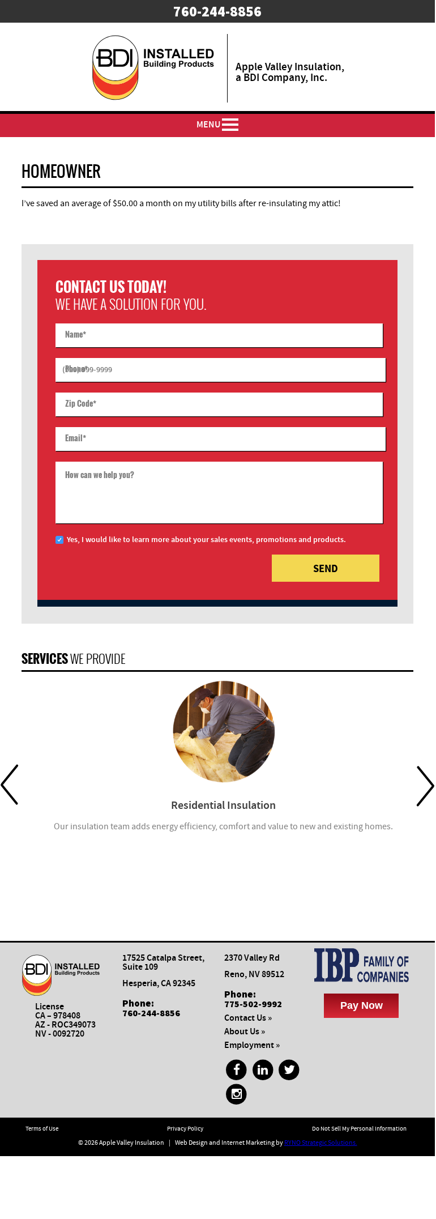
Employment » (252, 1045)
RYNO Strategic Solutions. (320, 1143)
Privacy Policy (185, 1129)
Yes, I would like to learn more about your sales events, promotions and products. (206, 540)
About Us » (244, 1032)
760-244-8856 (151, 1012)
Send (325, 568)
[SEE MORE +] (223, 731)
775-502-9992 (253, 1003)
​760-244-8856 (217, 11)
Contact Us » (248, 1018)
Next (425, 785)
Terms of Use (41, 1129)
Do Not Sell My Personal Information (359, 1129)
